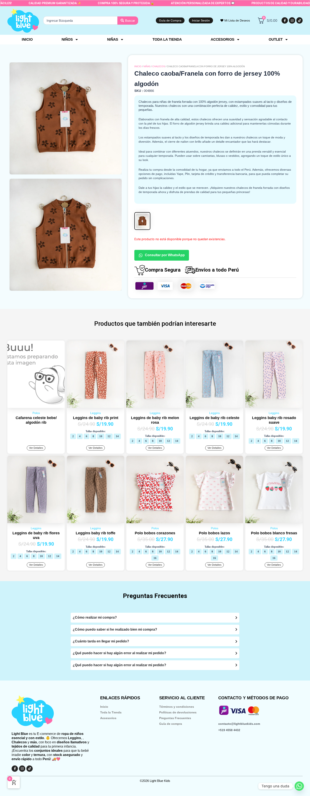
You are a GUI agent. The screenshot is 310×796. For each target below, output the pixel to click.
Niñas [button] (112, 40)
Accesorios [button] (222, 40)
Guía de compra (170, 723)
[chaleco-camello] (65, 118)
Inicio (27, 40)
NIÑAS (146, 66)
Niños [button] (67, 40)
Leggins (95, 413)
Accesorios (108, 718)
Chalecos (158, 66)
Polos (36, 413)
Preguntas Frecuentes (175, 718)
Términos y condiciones (176, 706)
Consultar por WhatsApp (165, 255)
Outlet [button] (276, 40)
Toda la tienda (167, 40)
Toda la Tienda (110, 712)
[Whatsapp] (299, 786)
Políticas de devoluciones (178, 712)
